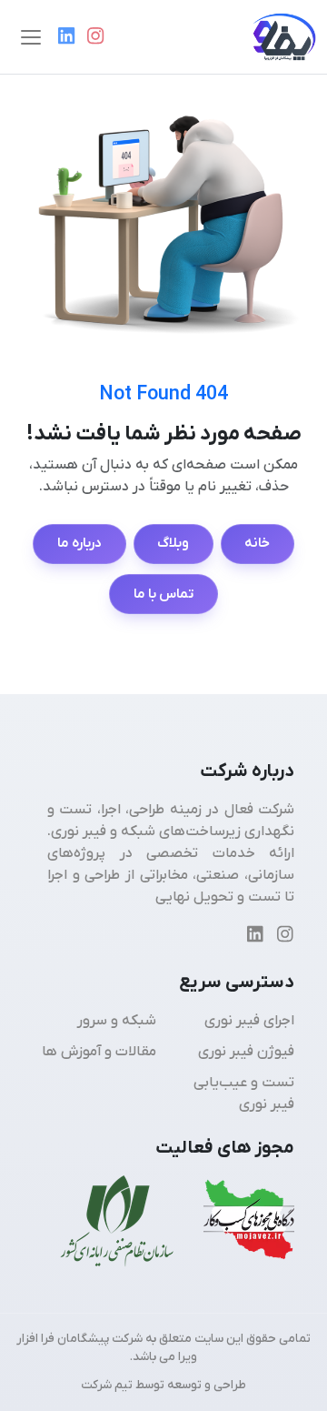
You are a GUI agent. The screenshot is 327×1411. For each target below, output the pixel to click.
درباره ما (79, 543)
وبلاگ (173, 543)
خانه (257, 543)
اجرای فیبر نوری (249, 1021)
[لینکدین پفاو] (66, 36)
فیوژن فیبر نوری (246, 1052)
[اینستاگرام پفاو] (95, 36)
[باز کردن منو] (31, 37)
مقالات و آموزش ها (99, 1052)
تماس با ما (164, 594)
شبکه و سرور (116, 1021)
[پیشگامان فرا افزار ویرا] (277, 36)
